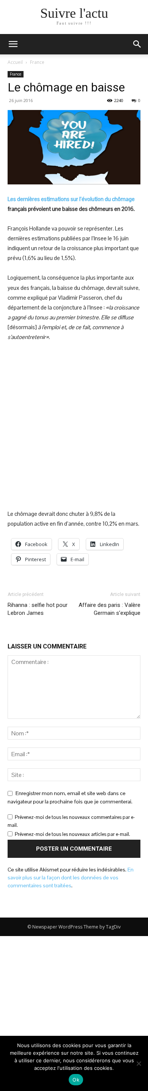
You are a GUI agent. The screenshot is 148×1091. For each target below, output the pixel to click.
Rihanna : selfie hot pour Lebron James (38, 609)
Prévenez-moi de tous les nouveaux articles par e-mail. (72, 834)
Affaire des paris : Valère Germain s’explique (109, 609)
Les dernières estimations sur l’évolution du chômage (71, 199)
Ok (75, 1080)
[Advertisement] (74, 425)
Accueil (15, 62)
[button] (137, 44)
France (37, 62)
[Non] (138, 1063)
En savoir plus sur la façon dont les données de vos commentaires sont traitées (71, 877)
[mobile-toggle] (13, 44)
